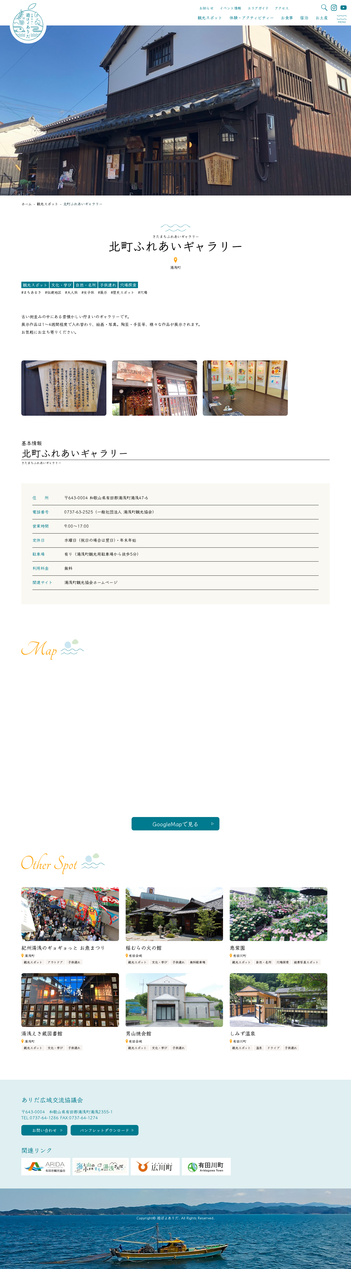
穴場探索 (128, 285)
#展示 (102, 292)
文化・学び (61, 285)
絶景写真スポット (306, 962)
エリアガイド (258, 8)
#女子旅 (87, 292)
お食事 (287, 17)
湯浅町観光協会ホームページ (90, 582)
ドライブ (273, 1048)
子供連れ (108, 285)
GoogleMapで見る (175, 824)
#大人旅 (71, 292)
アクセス (282, 8)
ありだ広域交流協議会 (52, 1099)
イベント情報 (230, 8)
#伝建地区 (53, 292)
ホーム (26, 203)
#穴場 (142, 292)
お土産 (322, 17)
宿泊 (304, 17)
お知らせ (206, 8)
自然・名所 (86, 285)
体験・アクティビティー (251, 17)
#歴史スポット (122, 292)
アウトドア (55, 962)
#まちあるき (31, 292)
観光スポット (210, 17)
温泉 (259, 1048)
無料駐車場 (197, 962)
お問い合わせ (44, 1130)
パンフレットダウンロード (104, 1130)
